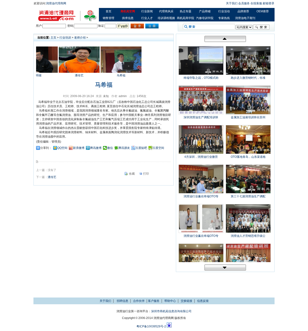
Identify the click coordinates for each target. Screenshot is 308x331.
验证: (101, 25)
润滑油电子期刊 (245, 18)
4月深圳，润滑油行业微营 (201, 157)
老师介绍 (80, 37)
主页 (53, 37)
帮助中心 (170, 301)
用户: (39, 25)
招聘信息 (122, 301)
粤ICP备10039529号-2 (151, 326)
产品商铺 (205, 11)
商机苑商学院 (185, 18)
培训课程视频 (166, 18)
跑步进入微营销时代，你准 (248, 77)
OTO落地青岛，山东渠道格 (248, 157)
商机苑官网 (128, 11)
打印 (146, 173)
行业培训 (65, 37)
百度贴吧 (141, 148)
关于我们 (231, 3)
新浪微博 (78, 148)
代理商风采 (166, 11)
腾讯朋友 (124, 148)
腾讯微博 (96, 148)
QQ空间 (62, 148)
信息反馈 (203, 301)
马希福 (116, 75)
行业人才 (147, 18)
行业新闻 (147, 11)
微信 (110, 148)
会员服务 (244, 3)
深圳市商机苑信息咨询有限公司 (171, 311)
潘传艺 (75, 75)
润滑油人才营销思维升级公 (248, 236)
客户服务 (154, 301)
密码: (70, 25)
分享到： (46, 148)
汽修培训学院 (204, 18)
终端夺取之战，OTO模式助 (201, 77)
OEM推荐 (263, 11)
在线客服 (256, 3)
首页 (108, 11)
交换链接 (186, 301)
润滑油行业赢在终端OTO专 (201, 196)
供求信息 (128, 18)
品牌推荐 (243, 11)
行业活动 (224, 11)
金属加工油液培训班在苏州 (248, 117)
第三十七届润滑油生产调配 (248, 196)
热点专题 (185, 11)
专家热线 (224, 18)
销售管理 (108, 18)
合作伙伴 (139, 301)
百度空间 (158, 148)
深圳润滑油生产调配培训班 (201, 117)
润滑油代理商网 (56, 3)
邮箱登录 (268, 3)
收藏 (132, 173)
